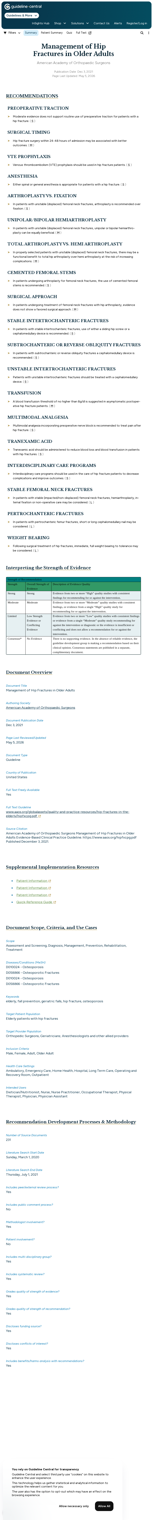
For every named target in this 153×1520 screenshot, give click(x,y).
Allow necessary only (74, 1506)
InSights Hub (40, 23)
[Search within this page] (142, 33)
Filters (12, 32)
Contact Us (102, 23)
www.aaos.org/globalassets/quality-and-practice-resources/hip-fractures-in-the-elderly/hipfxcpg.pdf (67, 814)
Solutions (77, 23)
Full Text (81, 32)
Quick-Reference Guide (34, 902)
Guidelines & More (19, 15)
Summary (31, 32)
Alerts (118, 23)
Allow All (104, 1506)
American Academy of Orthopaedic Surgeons (40, 708)
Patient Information (31, 881)
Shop (57, 23)
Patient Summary (52, 32)
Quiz (69, 32)
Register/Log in (137, 23)
